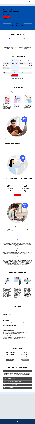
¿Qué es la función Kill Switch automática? (9, 378)
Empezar (10, 359)
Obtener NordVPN (7, 16)
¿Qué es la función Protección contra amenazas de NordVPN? (12, 381)
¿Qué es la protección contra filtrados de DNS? (10, 384)
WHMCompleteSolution (19, 393)
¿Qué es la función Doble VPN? (8, 387)
